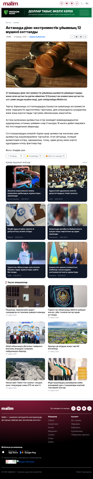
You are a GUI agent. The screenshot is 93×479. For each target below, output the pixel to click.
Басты (8, 22)
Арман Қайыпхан (37, 37)
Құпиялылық (77, 431)
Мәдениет (53, 431)
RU (87, 3)
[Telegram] (76, 37)
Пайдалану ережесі (80, 434)
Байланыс (75, 427)
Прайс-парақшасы (84, 472)
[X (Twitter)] (85, 37)
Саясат (51, 420)
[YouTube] (67, 3)
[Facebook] (72, 3)
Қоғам (16, 22)
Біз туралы (76, 420)
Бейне (51, 442)
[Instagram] (62, 3)
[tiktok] (77, 3)
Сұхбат (51, 434)
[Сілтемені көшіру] (72, 37)
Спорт (51, 438)
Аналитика (53, 424)
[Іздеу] (81, 3)
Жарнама (75, 424)
